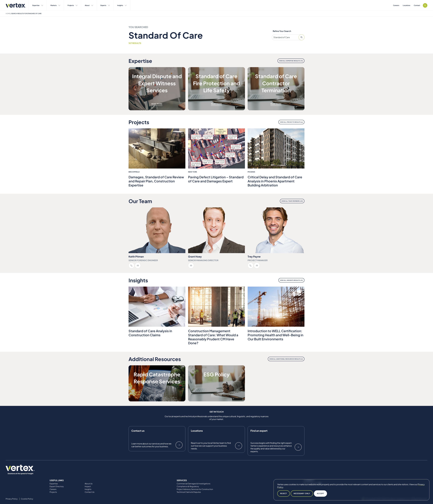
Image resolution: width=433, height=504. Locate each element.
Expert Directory (57, 486)
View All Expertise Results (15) (291, 61)
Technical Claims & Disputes (189, 492)
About (87, 5)
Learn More (179, 444)
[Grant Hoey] (216, 230)
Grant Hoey (195, 256)
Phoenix (251, 172)
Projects (71, 5)
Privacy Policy (12, 499)
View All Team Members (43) (292, 201)
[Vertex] (16, 5)
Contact (417, 5)
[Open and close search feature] (425, 5)
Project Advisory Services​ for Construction (195, 489)
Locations (406, 5)
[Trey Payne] (276, 230)
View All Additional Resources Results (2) (286, 359)
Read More (156, 104)
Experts (103, 5)
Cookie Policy (27, 499)
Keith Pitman (136, 256)
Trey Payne (254, 256)
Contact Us (89, 492)
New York (192, 172)
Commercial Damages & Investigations (193, 483)
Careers (396, 5)
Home (8, 13)
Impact (88, 486)
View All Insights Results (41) (291, 280)
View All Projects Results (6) (291, 122)
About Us (88, 483)
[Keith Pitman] (157, 230)
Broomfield (134, 172)
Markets (53, 5)
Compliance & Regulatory (188, 486)
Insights (120, 5)
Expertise (35, 5)
